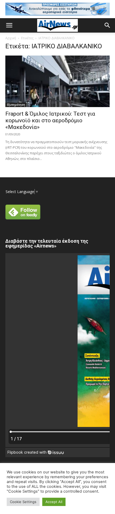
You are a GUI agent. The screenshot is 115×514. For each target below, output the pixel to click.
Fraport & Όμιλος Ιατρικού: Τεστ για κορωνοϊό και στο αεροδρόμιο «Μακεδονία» (50, 120)
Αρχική (10, 38)
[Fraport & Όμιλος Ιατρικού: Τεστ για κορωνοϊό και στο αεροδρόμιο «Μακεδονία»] (57, 81)
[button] (9, 25)
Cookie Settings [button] (23, 502)
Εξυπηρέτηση (16, 105)
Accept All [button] (53, 502)
